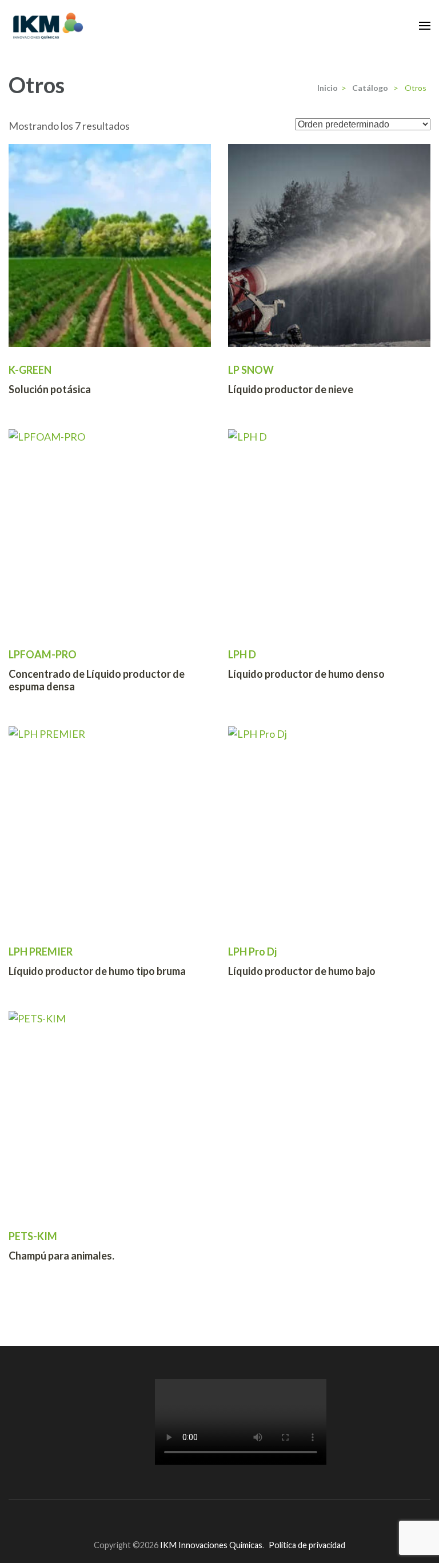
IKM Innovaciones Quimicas (211, 1545)
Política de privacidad (307, 1545)
